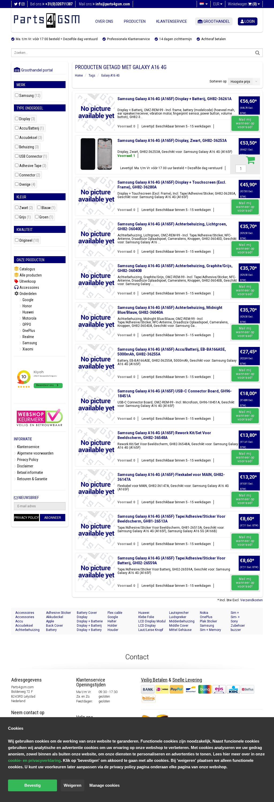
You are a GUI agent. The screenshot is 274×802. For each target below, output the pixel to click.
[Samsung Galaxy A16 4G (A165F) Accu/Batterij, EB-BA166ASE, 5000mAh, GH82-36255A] (96, 362)
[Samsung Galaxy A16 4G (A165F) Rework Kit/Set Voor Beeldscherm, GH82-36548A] (96, 446)
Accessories (24, 617)
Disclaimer (24, 466)
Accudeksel (30, 138)
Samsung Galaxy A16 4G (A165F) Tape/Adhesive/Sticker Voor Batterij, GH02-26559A (171, 560)
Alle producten (30, 275)
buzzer (236, 630)
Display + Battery (89, 630)
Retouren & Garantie (31, 479)
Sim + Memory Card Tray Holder (212, 630)
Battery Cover (87, 613)
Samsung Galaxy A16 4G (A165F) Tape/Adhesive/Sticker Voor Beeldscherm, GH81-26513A (171, 518)
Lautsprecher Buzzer (179, 613)
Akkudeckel (54, 617)
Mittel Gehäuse (180, 630)
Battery (51, 630)
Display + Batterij (89, 625)
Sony (234, 621)
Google (27, 300)
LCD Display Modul (152, 621)
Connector (29, 175)
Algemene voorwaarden (35, 453)
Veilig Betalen (154, 680)
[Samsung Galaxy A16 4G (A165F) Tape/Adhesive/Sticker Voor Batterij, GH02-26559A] (96, 571)
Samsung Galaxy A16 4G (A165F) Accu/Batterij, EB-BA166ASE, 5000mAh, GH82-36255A (171, 351)
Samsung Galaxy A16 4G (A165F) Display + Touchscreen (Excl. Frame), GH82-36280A (171, 184)
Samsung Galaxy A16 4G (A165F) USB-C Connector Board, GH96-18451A (174, 393)
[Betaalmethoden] (197, 689)
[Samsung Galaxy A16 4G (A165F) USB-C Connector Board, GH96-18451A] (96, 404)
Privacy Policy (27, 459)
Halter (112, 621)
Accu (19, 621)
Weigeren (72, 785)
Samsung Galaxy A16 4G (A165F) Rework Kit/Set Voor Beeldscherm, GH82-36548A (164, 435)
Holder (112, 625)
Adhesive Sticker (58, 613)
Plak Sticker (208, 621)
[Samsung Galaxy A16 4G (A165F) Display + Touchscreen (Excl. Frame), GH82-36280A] (96, 195)
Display (27, 119)
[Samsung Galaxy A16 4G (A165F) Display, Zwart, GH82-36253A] (96, 154)
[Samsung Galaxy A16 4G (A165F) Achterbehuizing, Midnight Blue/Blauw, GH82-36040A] (96, 321)
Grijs (25, 217)
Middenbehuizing (182, 621)
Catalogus (27, 269)
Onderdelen (28, 294)
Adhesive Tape (32, 166)
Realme (28, 337)
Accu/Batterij (31, 128)
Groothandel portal (36, 70)
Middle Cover (178, 625)
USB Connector (33, 156)
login (249, 21)
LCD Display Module (147, 626)
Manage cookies (104, 785)
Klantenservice (171, 21)
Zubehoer (238, 625)
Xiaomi (27, 349)
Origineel (29, 241)
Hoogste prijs (240, 82)
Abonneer (52, 518)
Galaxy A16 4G (110, 75)
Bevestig (32, 785)
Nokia (204, 613)
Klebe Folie (146, 617)
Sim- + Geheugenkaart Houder (242, 617)
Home (79, 75)
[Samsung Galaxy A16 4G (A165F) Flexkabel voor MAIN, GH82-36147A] (96, 488)
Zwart (26, 208)
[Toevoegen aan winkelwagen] (250, 160)
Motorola (29, 318)
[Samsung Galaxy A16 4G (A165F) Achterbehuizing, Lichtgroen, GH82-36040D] (96, 237)
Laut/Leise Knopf (150, 630)
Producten (135, 21)
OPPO (26, 324)
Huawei (28, 312)
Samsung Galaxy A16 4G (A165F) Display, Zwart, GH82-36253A (172, 140)
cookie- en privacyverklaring (34, 760)
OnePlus (28, 330)
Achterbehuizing (27, 630)
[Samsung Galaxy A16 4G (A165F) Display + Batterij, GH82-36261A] (96, 112)
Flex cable (115, 613)
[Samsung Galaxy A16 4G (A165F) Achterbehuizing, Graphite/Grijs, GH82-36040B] (96, 279)
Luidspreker (177, 617)
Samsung (29, 96)
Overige (27, 185)
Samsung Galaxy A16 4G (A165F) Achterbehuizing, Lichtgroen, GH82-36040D (172, 226)
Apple (50, 621)
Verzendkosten (251, 600)
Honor (27, 306)
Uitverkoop (27, 281)
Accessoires (29, 287)
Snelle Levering (187, 680)
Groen (46, 217)
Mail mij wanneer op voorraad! (245, 123)
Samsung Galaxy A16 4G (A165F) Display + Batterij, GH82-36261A (174, 99)
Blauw (48, 208)
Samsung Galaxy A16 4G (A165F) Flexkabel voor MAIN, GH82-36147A (171, 477)
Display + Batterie (90, 621)
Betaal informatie (29, 472)
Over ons (104, 21)
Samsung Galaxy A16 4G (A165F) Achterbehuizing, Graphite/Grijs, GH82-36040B (175, 268)
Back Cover (54, 625)
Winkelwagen (242, 4)
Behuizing (29, 147)
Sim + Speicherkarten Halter (242, 613)
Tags (92, 75)
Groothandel (216, 21)
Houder (113, 630)
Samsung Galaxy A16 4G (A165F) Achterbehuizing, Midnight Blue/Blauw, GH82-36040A (169, 310)
